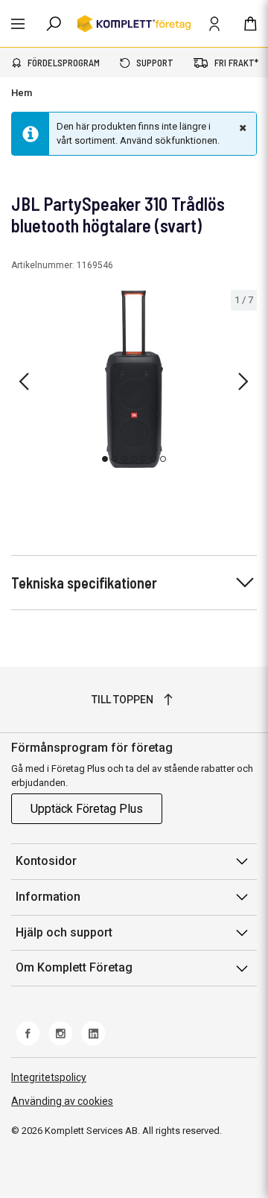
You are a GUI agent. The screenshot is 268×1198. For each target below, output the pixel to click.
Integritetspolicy (48, 1077)
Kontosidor (46, 861)
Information (48, 897)
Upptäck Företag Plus (87, 809)
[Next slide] (243, 381)
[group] (134, 379)
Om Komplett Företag (74, 967)
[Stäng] (241, 127)
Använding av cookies (62, 1101)
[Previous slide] (23, 381)
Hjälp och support (64, 932)
